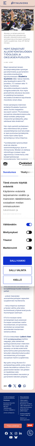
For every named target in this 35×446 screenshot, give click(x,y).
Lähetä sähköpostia (9, 413)
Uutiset (11, 62)
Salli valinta (17, 270)
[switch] (29, 232)
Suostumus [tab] (9, 172)
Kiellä (17, 279)
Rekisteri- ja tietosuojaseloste (25, 419)
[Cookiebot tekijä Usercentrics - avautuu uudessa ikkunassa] (24, 164)
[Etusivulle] (19, 3)
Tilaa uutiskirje (13, 426)
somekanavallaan (15, 339)
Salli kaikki (17, 260)
